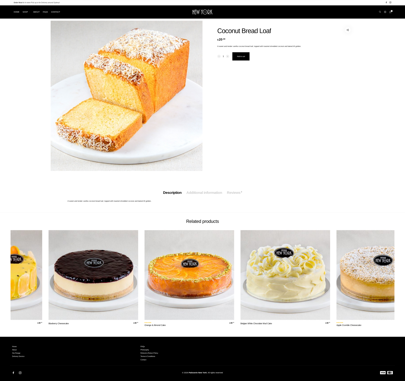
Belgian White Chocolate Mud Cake (251, 323)
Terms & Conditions (147, 356)
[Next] (381, 279)
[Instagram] (390, 3)
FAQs (142, 346)
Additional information (204, 193)
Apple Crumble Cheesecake (343, 325)
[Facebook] (386, 3)
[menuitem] (18, 12)
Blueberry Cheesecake (54, 323)
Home (14, 346)
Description (172, 193)
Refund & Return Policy (149, 353)
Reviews (234, 193)
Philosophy (144, 350)
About (14, 350)
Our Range (16, 353)
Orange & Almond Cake (150, 325)
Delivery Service (18, 356)
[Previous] (23, 279)
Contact (143, 360)
